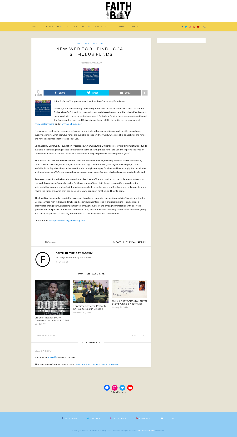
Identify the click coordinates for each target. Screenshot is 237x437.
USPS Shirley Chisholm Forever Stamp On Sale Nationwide (129, 302)
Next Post (139, 335)
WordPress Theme (146, 430)
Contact (136, 27)
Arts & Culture (77, 27)
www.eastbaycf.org (44, 123)
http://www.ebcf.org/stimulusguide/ (67, 220)
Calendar (101, 27)
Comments (51, 242)
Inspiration (51, 27)
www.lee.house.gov (72, 123)
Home (34, 27)
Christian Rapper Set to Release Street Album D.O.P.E (52, 319)
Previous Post (46, 335)
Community (98, 43)
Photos (120, 27)
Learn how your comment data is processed (96, 364)
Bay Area (83, 43)
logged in (52, 357)
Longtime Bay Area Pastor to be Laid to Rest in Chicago (90, 307)
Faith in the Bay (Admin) (131, 242)
